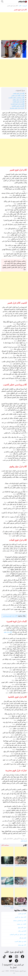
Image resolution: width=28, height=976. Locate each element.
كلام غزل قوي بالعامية (18, 106)
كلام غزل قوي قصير (18, 93)
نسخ (24, 191)
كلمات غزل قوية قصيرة (17, 104)
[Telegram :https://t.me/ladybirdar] (16, 962)
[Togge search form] (2, 1)
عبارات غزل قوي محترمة (17, 108)
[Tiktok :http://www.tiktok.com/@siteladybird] (4, 958)
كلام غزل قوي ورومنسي (10, 616)
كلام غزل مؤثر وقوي (18, 99)
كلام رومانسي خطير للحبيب (16, 97)
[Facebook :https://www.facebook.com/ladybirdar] (22, 958)
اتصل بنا (13, 967)
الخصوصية (8, 964)
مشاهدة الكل (5, 845)
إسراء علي (24, 841)
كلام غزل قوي (8, 632)
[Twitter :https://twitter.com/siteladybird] (10, 962)
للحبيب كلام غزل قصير (17, 95)
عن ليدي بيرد (19, 964)
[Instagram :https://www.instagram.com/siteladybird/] (16, 958)
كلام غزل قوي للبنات (18, 101)
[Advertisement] (14, 26)
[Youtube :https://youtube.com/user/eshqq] (10, 958)
